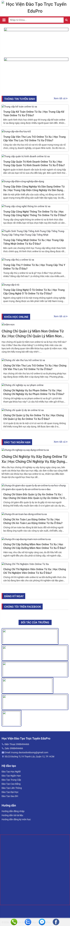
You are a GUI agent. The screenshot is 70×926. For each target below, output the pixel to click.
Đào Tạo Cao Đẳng (11, 784)
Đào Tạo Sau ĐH (10, 796)
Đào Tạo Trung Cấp (11, 779)
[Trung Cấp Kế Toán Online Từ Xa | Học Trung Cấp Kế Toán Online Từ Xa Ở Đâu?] (19, 106)
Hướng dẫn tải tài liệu (12, 815)
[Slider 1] (36, 42)
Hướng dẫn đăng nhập (13, 811)
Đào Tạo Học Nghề (11, 771)
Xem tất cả (60, 98)
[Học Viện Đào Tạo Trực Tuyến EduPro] (35, 7)
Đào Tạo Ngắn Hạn (11, 775)
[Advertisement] (35, 870)
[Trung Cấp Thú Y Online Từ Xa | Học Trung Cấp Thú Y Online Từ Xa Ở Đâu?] (18, 259)
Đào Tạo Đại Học (10, 792)
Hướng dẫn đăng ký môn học (16, 819)
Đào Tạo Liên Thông (12, 788)
